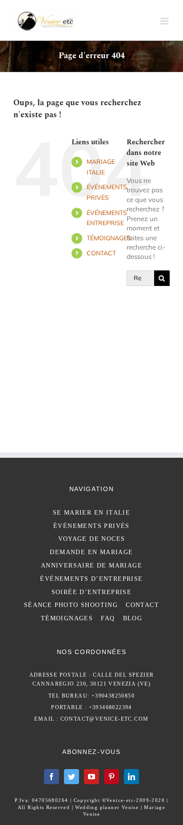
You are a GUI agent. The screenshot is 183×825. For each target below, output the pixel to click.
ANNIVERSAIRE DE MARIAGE (91, 565)
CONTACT (101, 253)
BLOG (133, 618)
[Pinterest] (111, 776)
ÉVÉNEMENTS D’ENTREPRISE (91, 578)
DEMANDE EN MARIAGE (91, 552)
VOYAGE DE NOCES (91, 538)
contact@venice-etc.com (104, 719)
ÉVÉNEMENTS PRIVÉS (91, 526)
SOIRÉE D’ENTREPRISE (92, 592)
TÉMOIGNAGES (109, 238)
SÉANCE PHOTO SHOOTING (71, 605)
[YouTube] (91, 776)
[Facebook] (51, 776)
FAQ (108, 618)
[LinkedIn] (131, 776)
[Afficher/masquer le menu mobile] (165, 21)
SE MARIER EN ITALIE (92, 512)
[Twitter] (71, 776)
